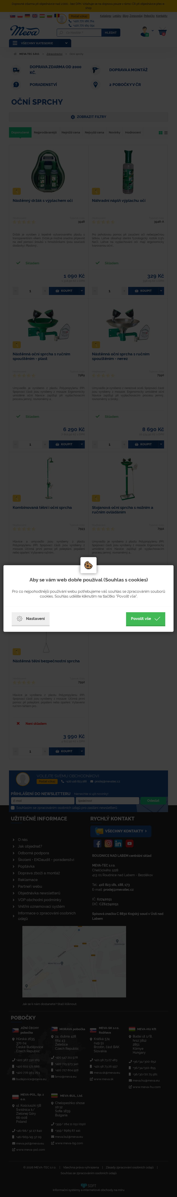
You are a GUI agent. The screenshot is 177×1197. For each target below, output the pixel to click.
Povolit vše (141, 618)
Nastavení (35, 618)
